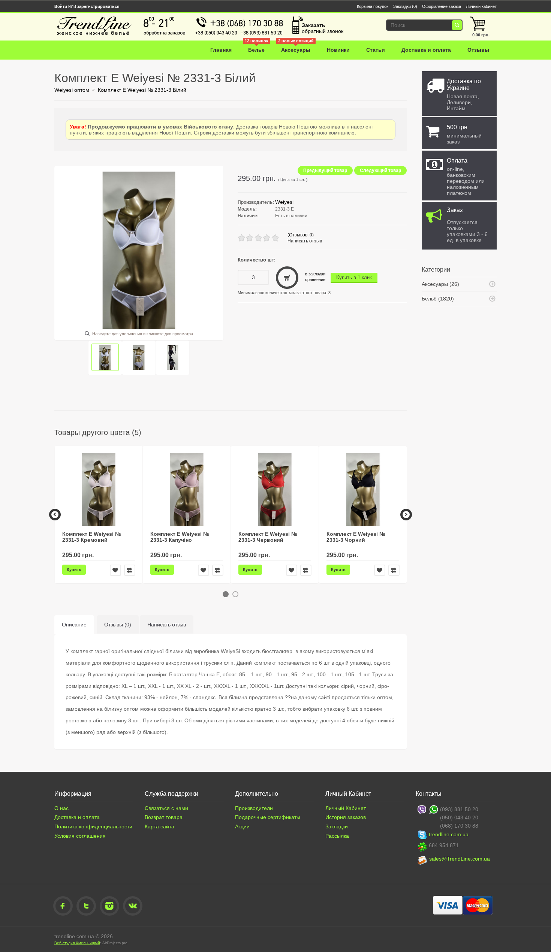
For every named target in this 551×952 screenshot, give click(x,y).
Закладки (336, 826)
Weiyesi (284, 202)
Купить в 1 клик (354, 277)
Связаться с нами (166, 808)
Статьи (375, 50)
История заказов (345, 817)
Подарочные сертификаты (267, 817)
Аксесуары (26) (440, 284)
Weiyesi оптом (71, 90)
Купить (74, 569)
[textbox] (422, 25)
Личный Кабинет (345, 808)
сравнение (315, 279)
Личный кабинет (481, 6)
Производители (254, 808)
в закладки (315, 274)
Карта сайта (159, 826)
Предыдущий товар (325, 170)
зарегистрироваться (98, 6)
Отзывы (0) (117, 625)
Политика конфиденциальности (93, 826)
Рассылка (337, 836)
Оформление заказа (441, 6)
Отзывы (478, 50)
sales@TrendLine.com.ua (459, 859)
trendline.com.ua (449, 834)
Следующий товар (380, 170)
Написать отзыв (304, 241)
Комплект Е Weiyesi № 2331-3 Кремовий (91, 537)
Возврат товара (164, 817)
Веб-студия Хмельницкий (77, 943)
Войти (60, 6)
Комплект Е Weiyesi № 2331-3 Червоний (267, 537)
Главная (221, 50)
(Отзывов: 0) (300, 235)
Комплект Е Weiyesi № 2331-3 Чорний (355, 537)
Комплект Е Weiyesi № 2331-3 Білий (142, 90)
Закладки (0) (405, 6)
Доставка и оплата (426, 50)
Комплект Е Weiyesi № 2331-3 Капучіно (179, 537)
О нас (61, 808)
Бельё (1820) (438, 299)
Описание (74, 625)
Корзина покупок (372, 6)
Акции (242, 826)
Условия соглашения (80, 836)
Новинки (338, 50)
